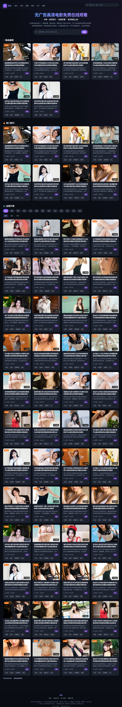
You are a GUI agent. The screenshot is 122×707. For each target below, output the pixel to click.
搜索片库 (70, 698)
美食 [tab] (43, 211)
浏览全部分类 (7, 678)
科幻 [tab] (67, 211)
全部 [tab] (5, 211)
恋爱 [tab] (12, 211)
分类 (21, 6)
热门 (38, 6)
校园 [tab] (61, 211)
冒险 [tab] (18, 211)
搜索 (84, 32)
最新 (43, 6)
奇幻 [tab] (49, 211)
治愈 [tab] (73, 211)
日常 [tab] (30, 211)
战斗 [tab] (55, 211)
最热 (11, 216)
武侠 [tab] (80, 211)
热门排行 (63, 698)
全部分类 (56, 698)
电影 (32, 6)
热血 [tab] (24, 211)
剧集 (27, 6)
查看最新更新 (18, 678)
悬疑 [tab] (36, 211)
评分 (17, 216)
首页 (16, 6)
